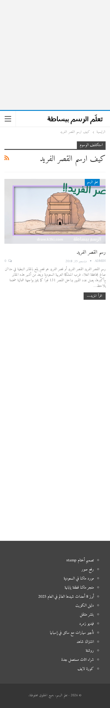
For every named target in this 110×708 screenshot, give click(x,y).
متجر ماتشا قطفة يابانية (79, 587)
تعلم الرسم (92, 182)
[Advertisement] (55, 55)
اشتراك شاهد (85, 642)
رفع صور (88, 569)
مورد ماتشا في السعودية (79, 578)
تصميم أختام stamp (80, 560)
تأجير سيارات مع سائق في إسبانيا (72, 632)
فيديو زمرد (86, 623)
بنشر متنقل (87, 614)
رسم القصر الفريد (91, 252)
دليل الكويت (84, 605)
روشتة (90, 650)
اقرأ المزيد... (94, 296)
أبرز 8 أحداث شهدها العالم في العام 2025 (66, 596)
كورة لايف (85, 669)
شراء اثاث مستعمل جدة (77, 659)
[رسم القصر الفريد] (55, 211)
